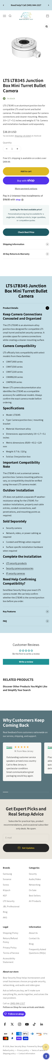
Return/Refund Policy (10, 940)
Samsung (7, 873)
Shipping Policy (10, 933)
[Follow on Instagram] (20, 1024)
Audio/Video (35, 879)
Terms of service (38, 1050)
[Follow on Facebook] (5, 1024)
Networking (34, 884)
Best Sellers (35, 895)
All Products (35, 901)
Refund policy (8, 1050)
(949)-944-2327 (17, 1003)
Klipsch (6, 890)
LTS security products (16, 563)
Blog (31, 943)
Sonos (6, 884)
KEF (5, 895)
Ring (5, 911)
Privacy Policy (9, 947)
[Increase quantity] (17, 149)
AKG (5, 917)
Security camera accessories (19, 568)
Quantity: (7, 142)
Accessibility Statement (9, 960)
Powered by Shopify (35, 1046)
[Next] (48, 5)
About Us (33, 933)
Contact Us (34, 938)
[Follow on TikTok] (34, 1024)
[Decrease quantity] (6, 149)
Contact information (26, 1053)
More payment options (26, 188)
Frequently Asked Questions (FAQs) (37, 951)
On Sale (32, 890)
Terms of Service (11, 952)
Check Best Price (26, 232)
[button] (46, 1056)
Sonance (7, 879)
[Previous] (3, 5)
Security (33, 873)
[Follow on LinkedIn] (42, 1024)
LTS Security (8, 901)
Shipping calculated (23, 135)
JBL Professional (11, 906)
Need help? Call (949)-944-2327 (26, 5)
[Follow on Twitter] (12, 1024)
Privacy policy (23, 1050)
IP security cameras (15, 573)
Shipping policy (9, 1053)
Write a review (26, 661)
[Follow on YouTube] (27, 1024)
